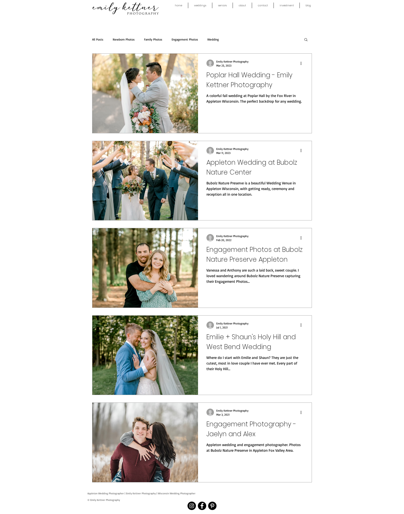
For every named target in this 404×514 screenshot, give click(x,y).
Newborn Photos (124, 39)
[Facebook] (202, 506)
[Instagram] (192, 506)
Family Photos (153, 39)
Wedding (213, 39)
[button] (306, 39)
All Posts (97, 39)
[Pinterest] (212, 506)
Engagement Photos (185, 39)
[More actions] (302, 63)
